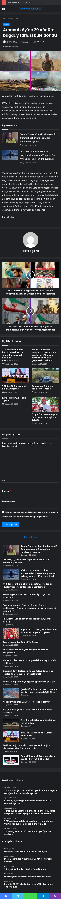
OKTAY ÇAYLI (12, 42)
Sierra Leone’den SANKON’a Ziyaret (21, 642)
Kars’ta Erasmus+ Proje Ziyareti (14, 399)
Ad (4, 480)
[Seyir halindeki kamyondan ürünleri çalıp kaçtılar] (11, 724)
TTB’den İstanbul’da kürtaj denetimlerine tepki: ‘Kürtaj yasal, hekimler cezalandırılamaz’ (13, 355)
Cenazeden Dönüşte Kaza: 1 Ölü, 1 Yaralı (42, 387)
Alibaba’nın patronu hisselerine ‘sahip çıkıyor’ (26, 701)
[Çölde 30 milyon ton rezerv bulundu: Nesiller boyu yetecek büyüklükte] (11, 693)
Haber (17, 19)
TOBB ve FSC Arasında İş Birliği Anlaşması (14, 387)
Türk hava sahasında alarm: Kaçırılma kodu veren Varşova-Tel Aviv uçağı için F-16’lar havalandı (37, 155)
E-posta (6, 491)
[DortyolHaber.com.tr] (30, 8)
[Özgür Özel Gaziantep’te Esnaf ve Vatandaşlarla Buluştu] (45, 404)
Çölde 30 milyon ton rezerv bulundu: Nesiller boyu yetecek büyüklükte (39, 691)
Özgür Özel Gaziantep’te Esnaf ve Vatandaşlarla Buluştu (45, 417)
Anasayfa (9, 19)
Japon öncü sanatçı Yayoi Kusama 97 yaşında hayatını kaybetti (39, 631)
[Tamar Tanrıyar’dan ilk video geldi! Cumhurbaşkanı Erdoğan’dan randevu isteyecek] (10, 137)
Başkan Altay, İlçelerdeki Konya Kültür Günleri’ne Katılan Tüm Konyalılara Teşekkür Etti (28, 672)
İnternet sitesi (8, 501)
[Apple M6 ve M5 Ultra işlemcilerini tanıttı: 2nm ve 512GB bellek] (11, 760)
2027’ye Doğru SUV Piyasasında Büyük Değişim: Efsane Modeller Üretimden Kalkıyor (27, 747)
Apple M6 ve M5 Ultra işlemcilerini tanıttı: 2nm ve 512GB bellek (38, 757)
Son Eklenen (30, 537)
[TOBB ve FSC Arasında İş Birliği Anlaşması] (15, 376)
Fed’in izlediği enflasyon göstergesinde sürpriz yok (29, 681)
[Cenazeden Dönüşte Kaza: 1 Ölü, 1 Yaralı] (45, 376)
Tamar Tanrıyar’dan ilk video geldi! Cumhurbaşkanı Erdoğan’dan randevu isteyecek (38, 138)
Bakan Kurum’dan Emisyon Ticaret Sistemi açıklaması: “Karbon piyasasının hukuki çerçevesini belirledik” (44, 355)
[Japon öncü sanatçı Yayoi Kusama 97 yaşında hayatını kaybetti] (11, 633)
